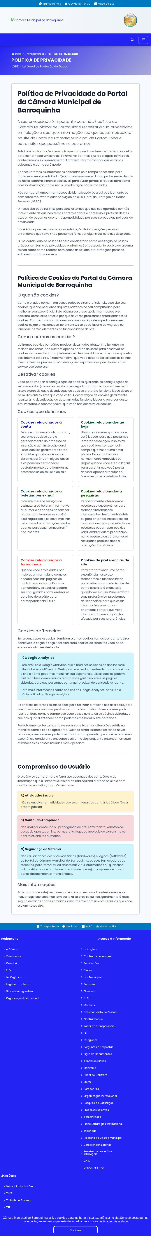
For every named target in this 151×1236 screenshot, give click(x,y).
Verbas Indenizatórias (97, 1145)
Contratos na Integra (97, 956)
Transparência (34, 54)
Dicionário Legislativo (19, 991)
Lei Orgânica (14, 977)
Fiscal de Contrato (95, 1075)
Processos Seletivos (96, 1110)
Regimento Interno (18, 984)
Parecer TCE (91, 1089)
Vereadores (13, 956)
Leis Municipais (93, 977)
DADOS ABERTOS (94, 1167)
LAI (85, 1033)
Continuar (75, 1230)
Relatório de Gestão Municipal (103, 1138)
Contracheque (93, 1019)
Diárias (88, 970)
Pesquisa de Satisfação (99, 1103)
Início (18, 54)
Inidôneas (90, 1131)
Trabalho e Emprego (19, 1200)
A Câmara (12, 949)
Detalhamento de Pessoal (100, 1012)
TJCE (9, 1193)
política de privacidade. (114, 1221)
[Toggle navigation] (143, 40)
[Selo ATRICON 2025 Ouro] (130, 20)
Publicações (91, 963)
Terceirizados (92, 1117)
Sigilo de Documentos (98, 1054)
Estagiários (90, 1040)
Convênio (90, 1068)
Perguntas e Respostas (98, 1047)
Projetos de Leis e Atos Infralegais (98, 1152)
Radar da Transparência (99, 1026)
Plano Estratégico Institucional (103, 1124)
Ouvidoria (12, 963)
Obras (88, 1082)
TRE (8, 1207)
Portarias (89, 984)
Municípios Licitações (19, 1186)
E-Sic (9, 970)
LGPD (87, 1160)
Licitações (90, 949)
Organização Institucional (22, 998)
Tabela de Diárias (95, 1061)
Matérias (89, 1005)
